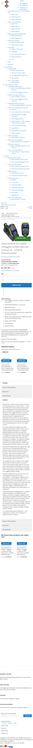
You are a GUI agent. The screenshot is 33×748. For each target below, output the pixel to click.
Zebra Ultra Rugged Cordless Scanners (10, 216)
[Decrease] (2, 276)
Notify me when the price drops (10, 270)
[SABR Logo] (12, 4)
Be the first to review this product (10, 257)
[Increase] (2, 280)
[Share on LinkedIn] (5, 295)
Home (2, 213)
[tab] (16, 383)
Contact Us (5, 263)
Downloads (7, 396)
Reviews (6, 392)
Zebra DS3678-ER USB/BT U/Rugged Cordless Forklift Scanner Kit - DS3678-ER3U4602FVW (23, 551)
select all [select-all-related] (5, 352)
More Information (9, 387)
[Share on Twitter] (5, 292)
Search (22, 1)
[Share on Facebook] (5, 290)
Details (5, 383)
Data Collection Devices (12, 213)
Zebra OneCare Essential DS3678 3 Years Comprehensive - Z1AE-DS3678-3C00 (7, 367)
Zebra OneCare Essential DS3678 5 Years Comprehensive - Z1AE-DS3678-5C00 (23, 367)
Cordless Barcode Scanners (7, 214)
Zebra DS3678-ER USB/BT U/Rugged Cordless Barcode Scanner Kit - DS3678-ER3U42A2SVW (7, 551)
